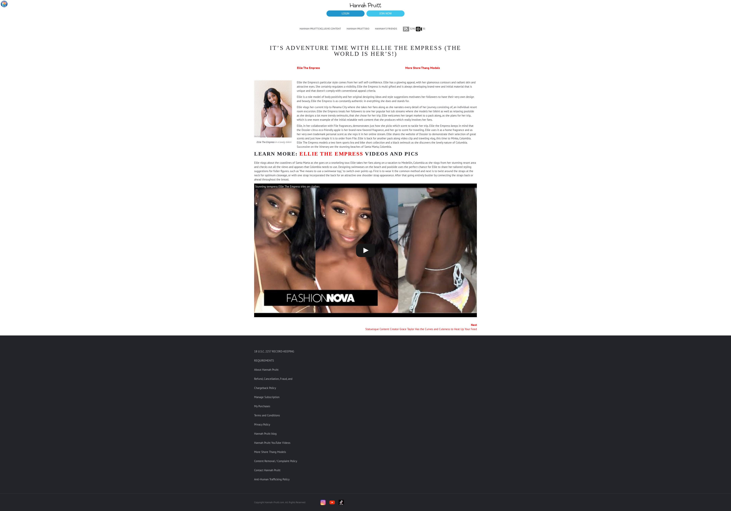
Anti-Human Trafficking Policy (272, 479)
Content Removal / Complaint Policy (275, 461)
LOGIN (345, 13)
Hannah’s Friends (386, 28)
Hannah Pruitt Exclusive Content (320, 28)
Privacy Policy (262, 424)
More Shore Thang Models (422, 68)
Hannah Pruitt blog (265, 433)
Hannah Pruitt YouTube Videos (272, 443)
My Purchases (262, 406)
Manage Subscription (266, 397)
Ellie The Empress (308, 68)
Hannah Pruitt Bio (358, 28)
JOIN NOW (385, 13)
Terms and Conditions (267, 415)
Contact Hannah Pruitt (267, 470)
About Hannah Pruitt (266, 369)
